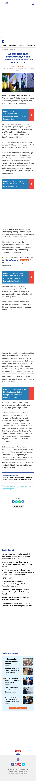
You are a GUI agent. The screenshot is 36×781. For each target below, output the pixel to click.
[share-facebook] (13, 501)
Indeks (21, 45)
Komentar (19, 506)
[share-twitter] (16, 501)
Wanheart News (8, 490)
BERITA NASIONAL (9, 486)
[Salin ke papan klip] (22, 501)
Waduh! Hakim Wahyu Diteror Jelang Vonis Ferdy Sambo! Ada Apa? (13, 183)
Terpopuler (13, 45)
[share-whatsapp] (19, 501)
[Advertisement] (18, 18)
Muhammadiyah (24, 486)
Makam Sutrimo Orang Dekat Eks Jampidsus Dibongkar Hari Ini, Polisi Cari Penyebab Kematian (13, 661)
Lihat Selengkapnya (18, 708)
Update (25, 260)
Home (4, 45)
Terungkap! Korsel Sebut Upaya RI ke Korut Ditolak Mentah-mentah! (12, 671)
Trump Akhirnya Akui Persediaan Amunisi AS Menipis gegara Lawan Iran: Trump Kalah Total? (12, 699)
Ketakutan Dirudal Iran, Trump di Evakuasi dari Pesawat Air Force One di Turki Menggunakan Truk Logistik (12, 690)
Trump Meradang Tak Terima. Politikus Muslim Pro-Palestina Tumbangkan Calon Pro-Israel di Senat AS (13, 680)
